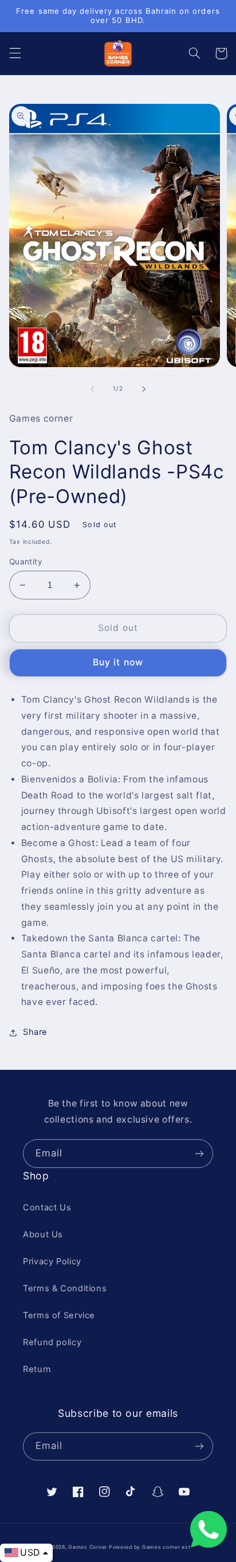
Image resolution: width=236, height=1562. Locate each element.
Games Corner (88, 1547)
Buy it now (118, 662)
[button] (15, 53)
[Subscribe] (199, 1153)
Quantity (25, 561)
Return (37, 1369)
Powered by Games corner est (150, 1547)
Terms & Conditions (65, 1288)
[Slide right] (143, 389)
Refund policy (52, 1342)
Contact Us (47, 1207)
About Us (43, 1234)
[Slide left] (92, 389)
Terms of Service (59, 1315)
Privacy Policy (52, 1261)
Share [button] (35, 1032)
